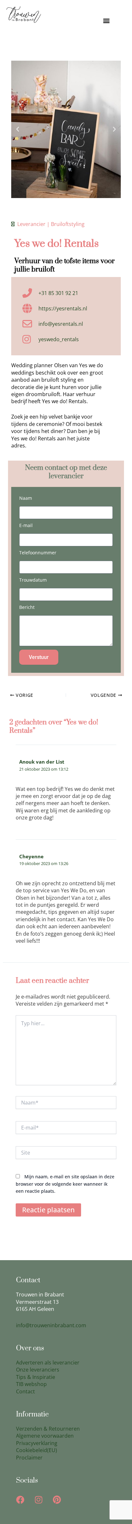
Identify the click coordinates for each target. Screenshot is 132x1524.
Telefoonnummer (37, 553)
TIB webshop (31, 1384)
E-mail (26, 525)
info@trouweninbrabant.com (51, 1325)
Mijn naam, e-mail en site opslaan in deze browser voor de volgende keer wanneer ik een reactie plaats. (65, 1183)
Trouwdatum (33, 580)
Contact (25, 1391)
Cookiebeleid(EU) (36, 1450)
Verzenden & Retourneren (48, 1428)
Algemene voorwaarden (45, 1435)
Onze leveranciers (37, 1369)
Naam (25, 498)
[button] (106, 20)
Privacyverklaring (36, 1443)
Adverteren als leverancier (47, 1362)
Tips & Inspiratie (35, 1377)
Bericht (27, 607)
